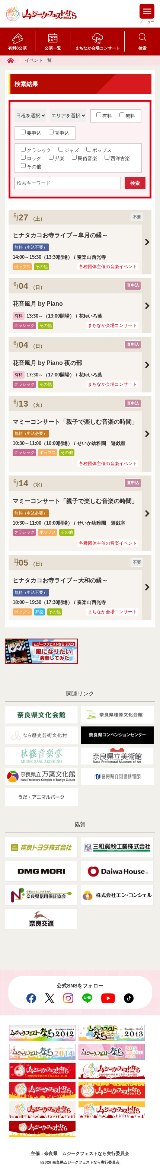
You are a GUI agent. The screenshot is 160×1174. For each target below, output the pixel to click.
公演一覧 (53, 48)
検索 (142, 48)
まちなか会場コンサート (97, 48)
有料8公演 (17, 48)
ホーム (14, 60)
